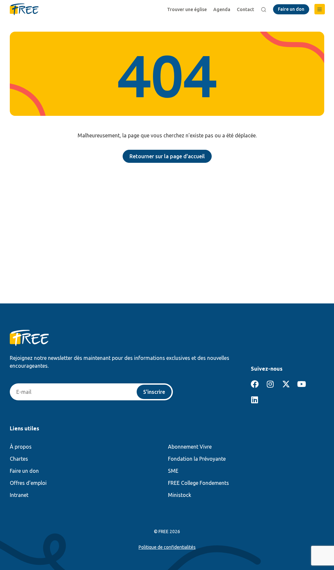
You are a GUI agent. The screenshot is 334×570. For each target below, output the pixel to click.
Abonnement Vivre (190, 447)
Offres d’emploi (28, 483)
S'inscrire (154, 392)
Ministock (179, 495)
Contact (245, 9)
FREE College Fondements (198, 483)
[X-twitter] (286, 384)
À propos (21, 447)
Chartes (19, 459)
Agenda (221, 9)
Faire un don (24, 471)
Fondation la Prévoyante (197, 459)
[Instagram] (270, 384)
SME (173, 471)
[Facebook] (255, 384)
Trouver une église (187, 9)
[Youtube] (302, 384)
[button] (319, 9)
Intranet (19, 495)
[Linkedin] (255, 400)
